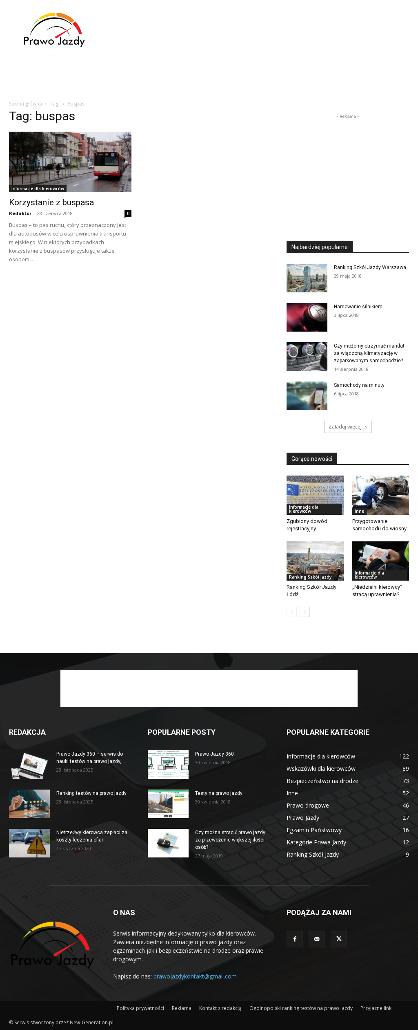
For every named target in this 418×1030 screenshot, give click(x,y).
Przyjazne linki (376, 1008)
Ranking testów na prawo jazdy (91, 793)
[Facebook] (295, 939)
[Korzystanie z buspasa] (70, 162)
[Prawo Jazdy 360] (168, 764)
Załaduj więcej (345, 426)
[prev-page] (292, 612)
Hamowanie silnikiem (358, 307)
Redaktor (20, 213)
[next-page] (305, 612)
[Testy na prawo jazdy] (168, 804)
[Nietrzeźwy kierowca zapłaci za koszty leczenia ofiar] (29, 843)
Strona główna (25, 103)
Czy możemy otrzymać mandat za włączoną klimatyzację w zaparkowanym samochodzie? (369, 353)
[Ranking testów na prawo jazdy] (29, 804)
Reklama (181, 1008)
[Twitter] (339, 939)
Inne (359, 511)
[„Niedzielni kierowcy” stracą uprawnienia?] (380, 561)
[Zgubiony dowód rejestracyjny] (315, 495)
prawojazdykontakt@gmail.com (195, 976)
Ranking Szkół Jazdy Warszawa (370, 267)
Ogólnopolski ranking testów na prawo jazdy (301, 1008)
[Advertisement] (260, 30)
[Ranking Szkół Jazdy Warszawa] (307, 278)
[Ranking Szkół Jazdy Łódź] (315, 561)
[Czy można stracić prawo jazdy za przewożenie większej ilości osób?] (168, 843)
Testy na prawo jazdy (218, 793)
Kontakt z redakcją (220, 1008)
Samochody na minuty (359, 385)
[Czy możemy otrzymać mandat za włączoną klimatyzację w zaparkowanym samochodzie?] (307, 356)
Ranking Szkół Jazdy (310, 577)
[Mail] (317, 939)
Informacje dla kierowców (37, 188)
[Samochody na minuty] (307, 395)
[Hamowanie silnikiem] (307, 317)
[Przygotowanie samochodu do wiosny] (380, 495)
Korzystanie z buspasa (51, 202)
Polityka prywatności (140, 1008)
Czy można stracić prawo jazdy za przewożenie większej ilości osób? (230, 840)
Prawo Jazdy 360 (214, 754)
